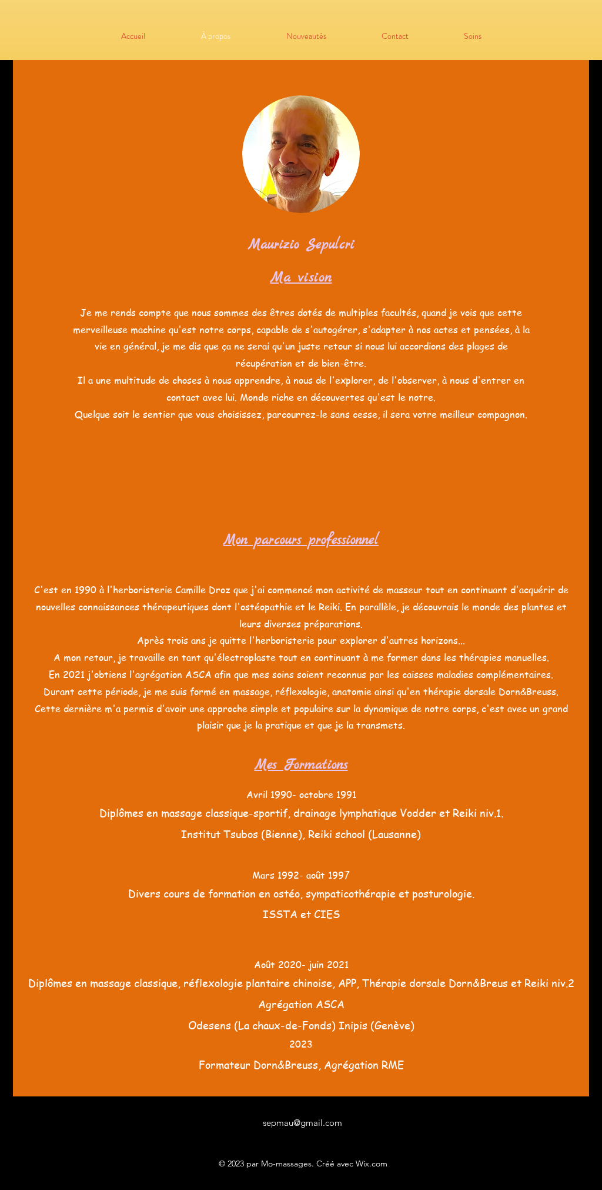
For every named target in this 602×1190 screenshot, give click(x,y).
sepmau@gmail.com (302, 1122)
